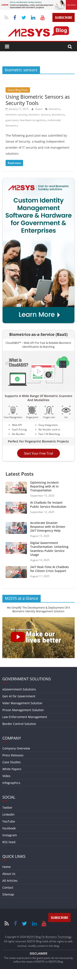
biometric (54, 109)
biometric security (16, 114)
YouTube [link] (8, 821)
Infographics (11, 783)
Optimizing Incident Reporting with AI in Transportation (44, 486)
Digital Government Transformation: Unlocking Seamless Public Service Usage (49, 549)
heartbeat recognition (33, 120)
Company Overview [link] (16, 748)
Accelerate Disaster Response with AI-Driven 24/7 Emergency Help (47, 527)
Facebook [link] (9, 828)
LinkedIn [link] (8, 814)
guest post (12, 120)
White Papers (11, 769)
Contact (7, 887)
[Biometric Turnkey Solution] (38, 2)
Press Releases (13, 755)
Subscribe (63, 17)
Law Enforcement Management (24, 717)
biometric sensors (39, 114)
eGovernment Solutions (19, 689)
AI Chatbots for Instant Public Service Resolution (48, 504)
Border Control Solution (19, 724)
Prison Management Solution (23, 710)
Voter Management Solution (22, 703)
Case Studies (11, 762)
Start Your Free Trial (38, 453)
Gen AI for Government (18, 696)
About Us (8, 874)
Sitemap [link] (8, 894)
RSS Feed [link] (8, 842)
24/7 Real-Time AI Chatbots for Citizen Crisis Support (49, 569)
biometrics (58, 114)
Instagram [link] (9, 835)
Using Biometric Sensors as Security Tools (38, 99)
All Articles (10, 881)
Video (6, 776)
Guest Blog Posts (18, 90)
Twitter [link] (7, 807)
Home (6, 867)
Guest (39, 109)
